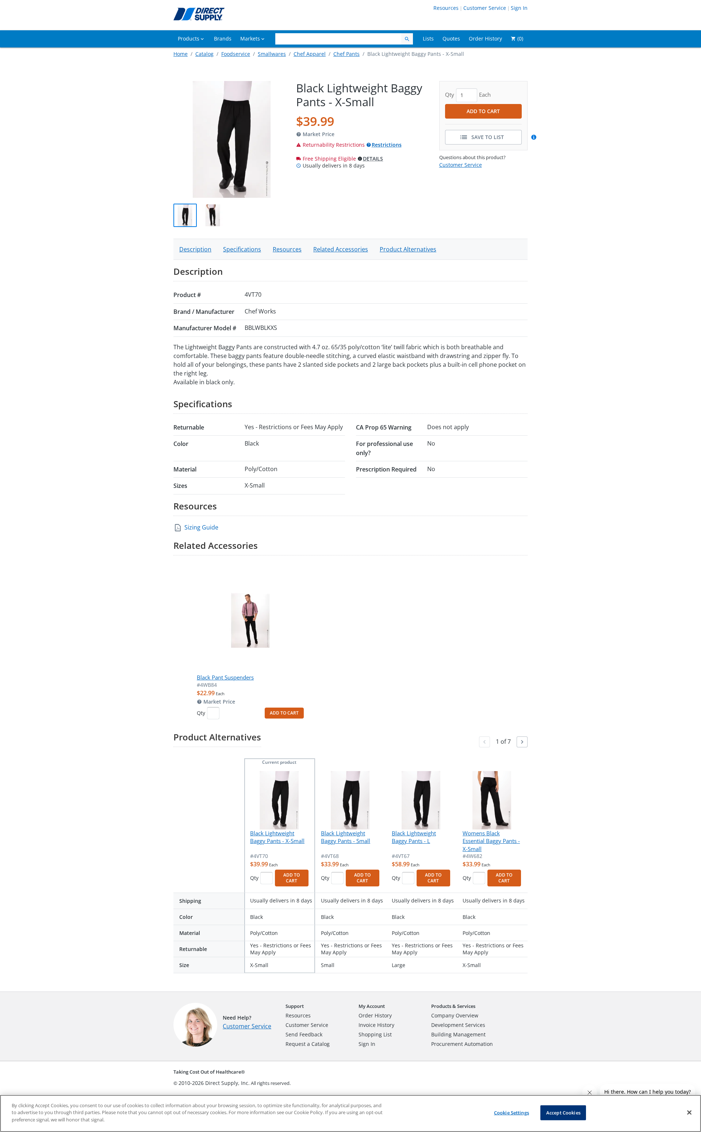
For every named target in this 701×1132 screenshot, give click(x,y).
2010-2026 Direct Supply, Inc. (214, 1082)
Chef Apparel (310, 53)
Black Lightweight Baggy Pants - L (414, 836)
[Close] (689, 1113)
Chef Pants (346, 53)
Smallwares (272, 53)
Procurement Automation (462, 1043)
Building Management (458, 1034)
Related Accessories (340, 249)
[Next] (522, 741)
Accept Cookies (563, 1112)
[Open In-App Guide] (535, 137)
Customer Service (484, 7)
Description (195, 249)
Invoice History (376, 1024)
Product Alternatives (408, 249)
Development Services (458, 1024)
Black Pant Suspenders (225, 677)
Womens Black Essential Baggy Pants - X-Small (491, 840)
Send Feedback (304, 1034)
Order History (375, 1015)
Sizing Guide (201, 527)
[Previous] (484, 741)
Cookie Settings (511, 1112)
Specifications (242, 249)
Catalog (204, 53)
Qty (201, 712)
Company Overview (454, 1015)
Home (180, 53)
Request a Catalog (308, 1043)
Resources (446, 7)
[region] (350, 1113)
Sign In (519, 7)
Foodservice (235, 53)
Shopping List (375, 1034)
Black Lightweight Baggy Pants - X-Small (277, 836)
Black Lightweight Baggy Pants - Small (345, 836)
